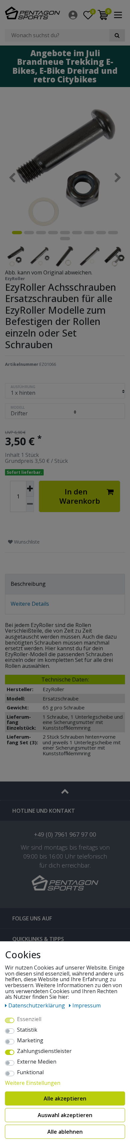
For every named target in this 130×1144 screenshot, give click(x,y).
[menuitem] (73, 15)
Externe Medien (36, 1062)
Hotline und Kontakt (43, 810)
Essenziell (29, 1019)
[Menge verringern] (30, 504)
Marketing (30, 1041)
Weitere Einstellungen (32, 1083)
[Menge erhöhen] (30, 489)
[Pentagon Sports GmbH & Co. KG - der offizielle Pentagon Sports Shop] (32, 13)
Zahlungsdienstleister (44, 1051)
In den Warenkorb (79, 496)
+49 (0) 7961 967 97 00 (65, 834)
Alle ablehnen (65, 1131)
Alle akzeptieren (65, 1098)
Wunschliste (26, 542)
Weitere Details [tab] (30, 603)
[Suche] (117, 35)
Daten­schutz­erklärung (37, 1005)
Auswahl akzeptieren (65, 1115)
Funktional (30, 1073)
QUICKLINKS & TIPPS (38, 939)
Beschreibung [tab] (28, 583)
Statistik (27, 1030)
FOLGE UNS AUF (32, 918)
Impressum (86, 1005)
